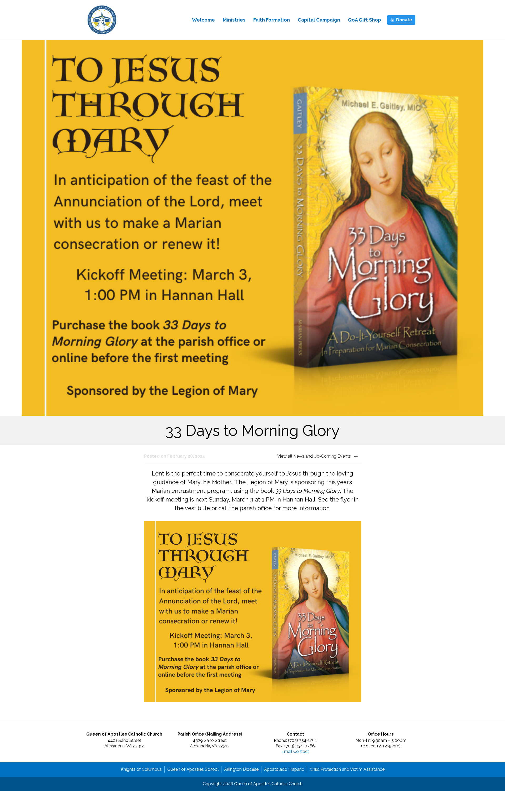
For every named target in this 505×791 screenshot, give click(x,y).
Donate (404, 19)
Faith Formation (271, 20)
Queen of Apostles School (193, 769)
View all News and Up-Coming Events (314, 456)
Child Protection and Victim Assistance (347, 769)
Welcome (203, 20)
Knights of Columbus (141, 769)
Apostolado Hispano (284, 769)
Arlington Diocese (241, 769)
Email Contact (295, 751)
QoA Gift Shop (364, 20)
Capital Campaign (319, 20)
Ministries (234, 20)
